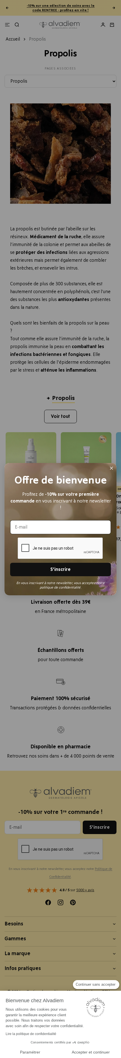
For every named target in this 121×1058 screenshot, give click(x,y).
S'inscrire (60, 569)
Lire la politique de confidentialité (31, 1034)
